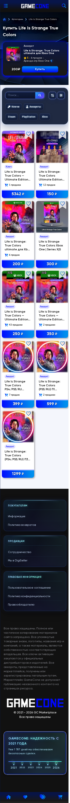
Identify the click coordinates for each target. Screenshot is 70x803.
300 (52, 264)
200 (18, 264)
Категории (17, 19)
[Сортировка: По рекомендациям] (52, 95)
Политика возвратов (22, 525)
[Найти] (39, 95)
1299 (18, 474)
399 (18, 404)
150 (52, 194)
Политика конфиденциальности (29, 596)
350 (52, 334)
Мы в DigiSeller (17, 560)
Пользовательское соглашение (29, 587)
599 (52, 404)
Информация (16, 516)
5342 (18, 194)
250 (18, 334)
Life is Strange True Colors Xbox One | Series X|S (51, 245)
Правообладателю (21, 604)
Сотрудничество (19, 552)
